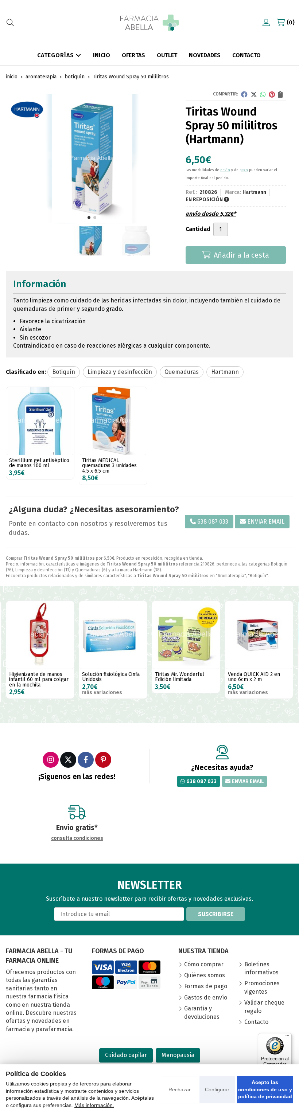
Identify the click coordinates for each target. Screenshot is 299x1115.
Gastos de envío (205, 997)
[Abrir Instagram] (50, 759)
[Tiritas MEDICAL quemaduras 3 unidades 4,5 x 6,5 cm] (113, 421)
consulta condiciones (77, 838)
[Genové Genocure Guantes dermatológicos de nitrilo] (259, 635)
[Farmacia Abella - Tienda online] (149, 23)
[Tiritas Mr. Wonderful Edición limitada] (113, 635)
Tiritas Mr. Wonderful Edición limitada (106, 676)
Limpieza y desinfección (39, 569)
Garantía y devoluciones (202, 1012)
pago (244, 170)
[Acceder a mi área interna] (266, 22)
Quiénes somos (204, 975)
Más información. (94, 1105)
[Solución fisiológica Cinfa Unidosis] (40, 635)
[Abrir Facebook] (85, 759)
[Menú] (287, 1037)
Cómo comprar (204, 964)
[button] (89, 217)
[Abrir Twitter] (68, 759)
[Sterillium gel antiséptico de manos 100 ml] (40, 421)
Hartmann (142, 569)
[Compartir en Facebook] (244, 94)
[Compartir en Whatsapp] (263, 94)
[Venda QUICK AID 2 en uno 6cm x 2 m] (186, 635)
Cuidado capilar (126, 1055)
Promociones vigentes (262, 987)
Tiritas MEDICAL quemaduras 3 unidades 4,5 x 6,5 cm (109, 465)
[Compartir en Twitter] (254, 94)
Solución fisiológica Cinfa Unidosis (38, 676)
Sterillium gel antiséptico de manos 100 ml (39, 463)
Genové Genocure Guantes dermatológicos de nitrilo (257, 679)
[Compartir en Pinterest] (272, 94)
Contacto (256, 1021)
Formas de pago (205, 986)
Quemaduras (88, 569)
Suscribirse (215, 914)
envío (225, 170)
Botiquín (279, 564)
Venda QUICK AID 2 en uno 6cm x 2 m (181, 676)
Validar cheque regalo (264, 1006)
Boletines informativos (261, 968)
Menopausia (178, 1055)
